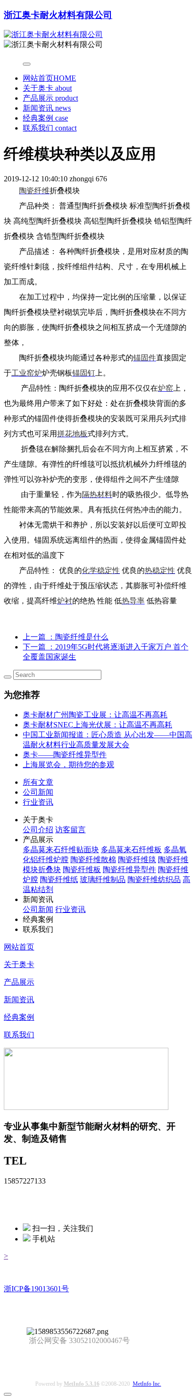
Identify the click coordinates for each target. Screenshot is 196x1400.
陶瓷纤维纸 (59, 879)
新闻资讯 (47, 108)
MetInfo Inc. (147, 1384)
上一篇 (65, 637)
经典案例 (45, 118)
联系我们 (50, 128)
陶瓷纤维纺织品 (154, 879)
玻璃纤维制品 (103, 879)
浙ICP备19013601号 (36, 1289)
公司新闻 (38, 792)
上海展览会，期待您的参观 (68, 765)
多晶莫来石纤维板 (131, 850)
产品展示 (50, 98)
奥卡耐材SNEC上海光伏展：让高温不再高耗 (97, 725)
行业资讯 (38, 802)
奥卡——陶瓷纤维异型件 (65, 755)
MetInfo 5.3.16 (81, 1384)
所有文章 (38, 782)
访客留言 (70, 830)
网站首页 (49, 78)
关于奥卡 (47, 88)
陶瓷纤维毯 (137, 859)
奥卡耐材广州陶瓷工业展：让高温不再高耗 (95, 715)
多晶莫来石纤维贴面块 (61, 850)
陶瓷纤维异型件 (129, 869)
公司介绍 (38, 830)
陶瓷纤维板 (82, 869)
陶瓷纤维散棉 (93, 859)
